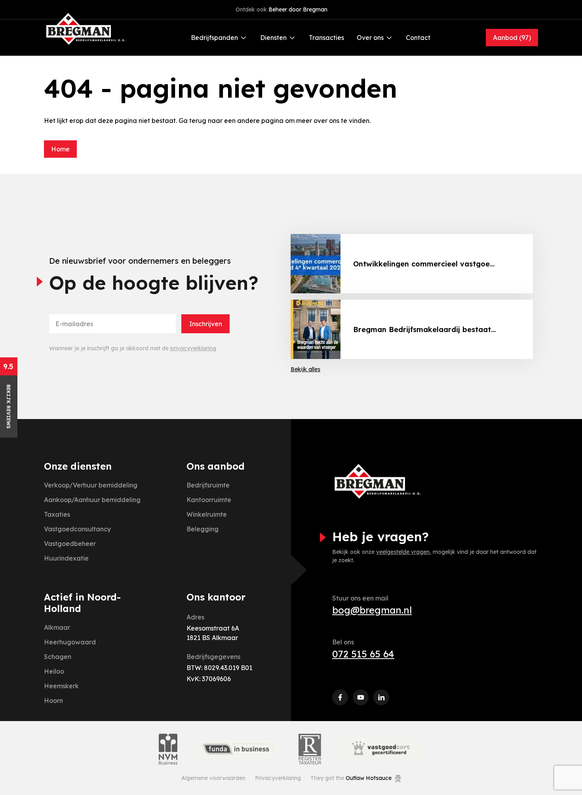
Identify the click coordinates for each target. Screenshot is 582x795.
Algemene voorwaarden (213, 778)
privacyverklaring (193, 348)
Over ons (370, 37)
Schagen (57, 657)
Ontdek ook (281, 9)
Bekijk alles (305, 369)
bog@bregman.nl (372, 610)
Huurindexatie (66, 558)
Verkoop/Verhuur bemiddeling (90, 485)
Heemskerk (61, 686)
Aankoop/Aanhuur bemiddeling (92, 500)
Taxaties (57, 514)
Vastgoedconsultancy (77, 529)
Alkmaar (57, 627)
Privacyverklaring (278, 778)
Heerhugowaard (70, 642)
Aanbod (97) (512, 38)
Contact (418, 37)
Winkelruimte (206, 514)
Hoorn (53, 700)
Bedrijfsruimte (208, 485)
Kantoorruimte (208, 500)
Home (60, 149)
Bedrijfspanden (214, 37)
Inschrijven (205, 324)
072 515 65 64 (363, 654)
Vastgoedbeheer (70, 544)
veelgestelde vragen (403, 551)
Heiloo (54, 671)
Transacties (326, 37)
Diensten (273, 37)
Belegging (202, 529)
